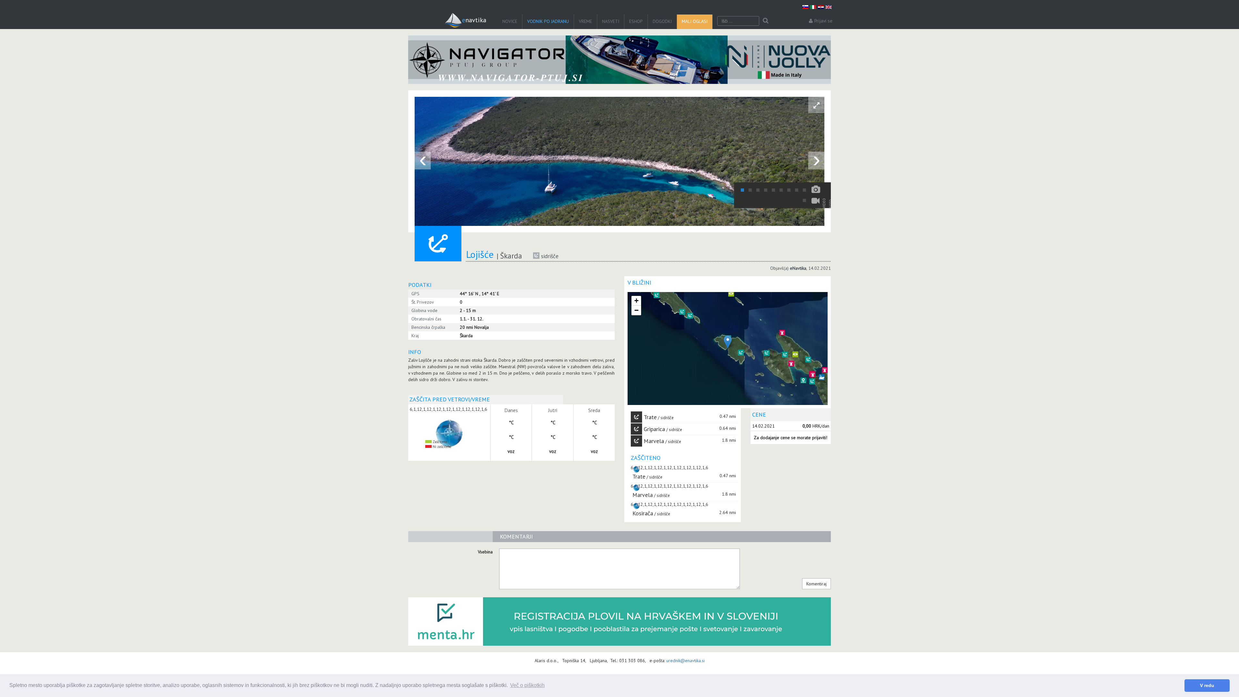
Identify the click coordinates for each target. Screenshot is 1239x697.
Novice (509, 21)
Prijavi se (823, 21)
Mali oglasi (695, 21)
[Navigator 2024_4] (619, 59)
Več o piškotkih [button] (527, 685)
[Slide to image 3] (758, 190)
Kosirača (642, 513)
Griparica (654, 429)
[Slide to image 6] (781, 190)
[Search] (765, 21)
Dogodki (662, 21)
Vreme (585, 21)
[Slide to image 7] (789, 190)
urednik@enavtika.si (685, 660)
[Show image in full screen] (816, 105)
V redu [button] (1207, 685)
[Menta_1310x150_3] (619, 621)
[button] (682, 312)
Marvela (654, 441)
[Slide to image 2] (750, 190)
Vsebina (485, 552)
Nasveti (610, 21)
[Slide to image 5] (773, 190)
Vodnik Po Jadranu (548, 21)
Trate (650, 417)
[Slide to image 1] (742, 190)
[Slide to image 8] (797, 190)
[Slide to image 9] (804, 190)
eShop (636, 21)
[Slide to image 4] (766, 190)
